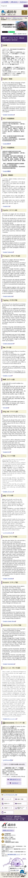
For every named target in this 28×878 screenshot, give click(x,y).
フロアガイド (15, 783)
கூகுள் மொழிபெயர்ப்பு (8, 532)
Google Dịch (6, 452)
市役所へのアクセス (8, 830)
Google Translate (8, 578)
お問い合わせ (14, 1)
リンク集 (22, 819)
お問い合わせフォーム (15, 779)
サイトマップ (9, 816)
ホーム (9, 18)
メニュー (24, 13)
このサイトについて (18, 18)
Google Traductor (8, 252)
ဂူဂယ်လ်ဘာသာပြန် (7, 760)
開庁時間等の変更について (14, 854)
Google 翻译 (6, 143)
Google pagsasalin (8, 343)
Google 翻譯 (6, 171)
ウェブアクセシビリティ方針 (10, 794)
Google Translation (8, 114)
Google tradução (7, 296)
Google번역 (6, 206)
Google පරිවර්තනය (8, 491)
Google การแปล (7, 375)
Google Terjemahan (8, 664)
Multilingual (23, 1)
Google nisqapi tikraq (9, 621)
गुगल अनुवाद (5, 407)
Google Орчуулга (9, 718)
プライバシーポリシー (19, 818)
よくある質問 (5, 1)
